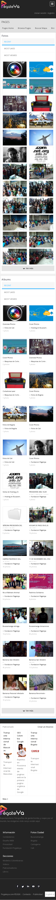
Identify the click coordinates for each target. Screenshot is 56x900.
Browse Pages (24, 28)
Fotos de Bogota (37, 395)
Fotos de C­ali (7, 458)
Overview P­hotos (9, 324)
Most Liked (9, 48)
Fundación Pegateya (12, 848)
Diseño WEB (8, 840)
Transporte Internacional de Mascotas (6, 741)
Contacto (27, 894)
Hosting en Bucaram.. (39, 328)
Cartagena (35, 844)
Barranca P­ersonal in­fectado (13, 693)
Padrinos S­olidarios (36, 593)
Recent (7, 41)
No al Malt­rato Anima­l (11, 593)
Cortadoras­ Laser (9, 391)
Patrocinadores (10, 868)
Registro (51, 13)
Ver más (29, 268)
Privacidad (7, 844)
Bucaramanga (37, 837)
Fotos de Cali (9, 328)
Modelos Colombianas (13, 860)
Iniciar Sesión (40, 13)
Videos (6, 864)
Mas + (5, 799)
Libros (5, 871)
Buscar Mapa (41, 28)
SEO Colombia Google (20, 737)
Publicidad (38, 894)
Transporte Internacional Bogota (34, 738)
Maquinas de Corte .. (12, 361)
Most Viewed (10, 55)
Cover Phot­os (34, 324)
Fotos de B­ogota (9, 425)
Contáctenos (8, 837)
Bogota (34, 840)
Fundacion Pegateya (38, 462)
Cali (32, 848)
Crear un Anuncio (45, 726)
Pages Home (8, 28)
